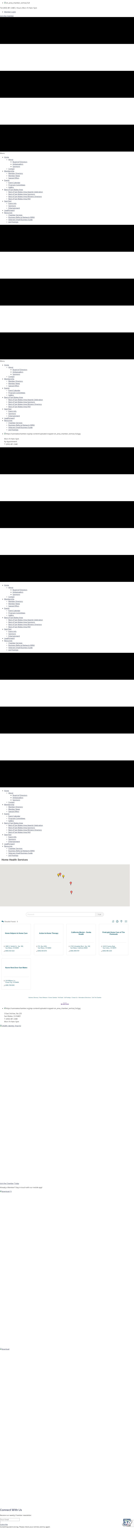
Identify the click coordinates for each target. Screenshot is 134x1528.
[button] (7, 16)
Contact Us (74, 997)
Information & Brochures (85, 997)
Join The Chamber (96, 997)
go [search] (100, 914)
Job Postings (67, 997)
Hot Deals (60, 997)
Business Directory (33, 997)
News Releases (43, 997)
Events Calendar (52, 997)
